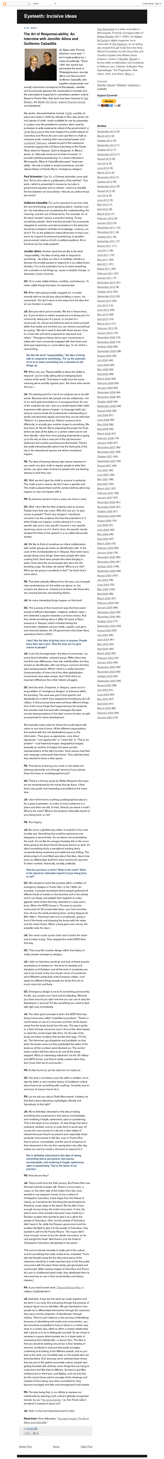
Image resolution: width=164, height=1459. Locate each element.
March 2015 (104, 135)
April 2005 (102, 593)
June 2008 (103, 419)
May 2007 (102, 479)
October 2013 (105, 149)
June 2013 (103, 168)
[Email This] (25, 1433)
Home (56, 1446)
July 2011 (102, 250)
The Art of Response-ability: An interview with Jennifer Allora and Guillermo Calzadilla (51, 38)
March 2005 (104, 598)
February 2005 (105, 602)
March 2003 (104, 708)
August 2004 (104, 630)
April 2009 (102, 374)
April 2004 (102, 648)
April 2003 (102, 703)
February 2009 (105, 383)
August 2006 (104, 520)
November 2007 (106, 451)
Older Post (86, 1446)
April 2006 (102, 538)
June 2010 (103, 309)
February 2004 (105, 657)
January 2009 (105, 387)
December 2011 (106, 227)
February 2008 (105, 438)
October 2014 (105, 140)
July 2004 (102, 635)
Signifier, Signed (128, 58)
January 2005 (105, 607)
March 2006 (104, 543)
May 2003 (102, 699)
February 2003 (105, 712)
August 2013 (104, 158)
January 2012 (105, 223)
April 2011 (102, 264)
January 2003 (105, 717)
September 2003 (106, 680)
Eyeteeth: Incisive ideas (50, 15)
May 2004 (102, 644)
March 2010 (104, 323)
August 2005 (104, 575)
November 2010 (106, 287)
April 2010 (102, 319)
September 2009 (106, 351)
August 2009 (104, 355)
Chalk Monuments (34, 131)
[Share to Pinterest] (37, 1433)
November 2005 (106, 561)
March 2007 (104, 488)
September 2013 (106, 154)
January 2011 (105, 277)
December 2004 (106, 612)
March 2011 (104, 268)
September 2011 (106, 241)
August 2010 (104, 300)
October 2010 (105, 291)
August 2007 (104, 465)
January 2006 (105, 552)
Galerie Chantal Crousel (71, 102)
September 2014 (106, 145)
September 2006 (106, 516)
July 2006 (102, 525)
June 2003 (103, 694)
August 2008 (104, 410)
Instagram (133, 85)
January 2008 (105, 442)
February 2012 (105, 218)
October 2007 (105, 456)
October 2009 (105, 346)
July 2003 (102, 689)
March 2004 (104, 653)
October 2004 (105, 621)
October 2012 (105, 181)
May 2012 (102, 204)
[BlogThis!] (28, 1433)
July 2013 (102, 163)
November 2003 (106, 671)
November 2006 (106, 506)
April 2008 (102, 428)
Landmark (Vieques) (35, 143)
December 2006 (106, 502)
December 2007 (106, 447)
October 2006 (105, 511)
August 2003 (104, 685)
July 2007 (102, 470)
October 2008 (105, 401)
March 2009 (104, 378)
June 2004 (103, 639)
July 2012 (102, 195)
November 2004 (106, 616)
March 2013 (104, 172)
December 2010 (106, 282)
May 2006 (102, 534)
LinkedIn (102, 88)
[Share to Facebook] (34, 1433)
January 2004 (105, 662)
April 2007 (102, 484)
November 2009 (106, 342)
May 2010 (102, 314)
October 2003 (105, 676)
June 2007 (103, 474)
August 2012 (104, 191)
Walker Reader (105, 36)
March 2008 (104, 433)
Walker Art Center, (48, 102)
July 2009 (102, 360)
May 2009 (102, 369)
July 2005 (102, 580)
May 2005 (102, 589)
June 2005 (103, 584)
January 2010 (105, 332)
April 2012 (102, 209)
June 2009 (103, 364)
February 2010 (105, 328)
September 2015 (106, 131)
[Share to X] (31, 1433)
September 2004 (106, 625)
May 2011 (102, 259)
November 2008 (106, 396)
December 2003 (106, 667)
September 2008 (106, 406)
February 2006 (105, 548)
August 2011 (104, 245)
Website (121, 85)
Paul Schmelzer (106, 29)
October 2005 (105, 566)
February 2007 (105, 493)
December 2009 (106, 337)
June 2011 (103, 255)
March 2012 (104, 213)
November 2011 (106, 232)
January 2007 (105, 497)
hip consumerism (51, 1399)
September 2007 (106, 461)
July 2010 (102, 305)
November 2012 (106, 177)
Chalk (68, 113)
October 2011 (105, 236)
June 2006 (103, 529)
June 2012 (103, 200)
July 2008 (102, 415)
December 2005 (106, 557)
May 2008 (102, 424)
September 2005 (106, 570)
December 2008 (106, 392)
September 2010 (106, 296)
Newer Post (25, 1446)
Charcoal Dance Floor (69, 1287)
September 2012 (106, 186)
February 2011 (105, 273)
